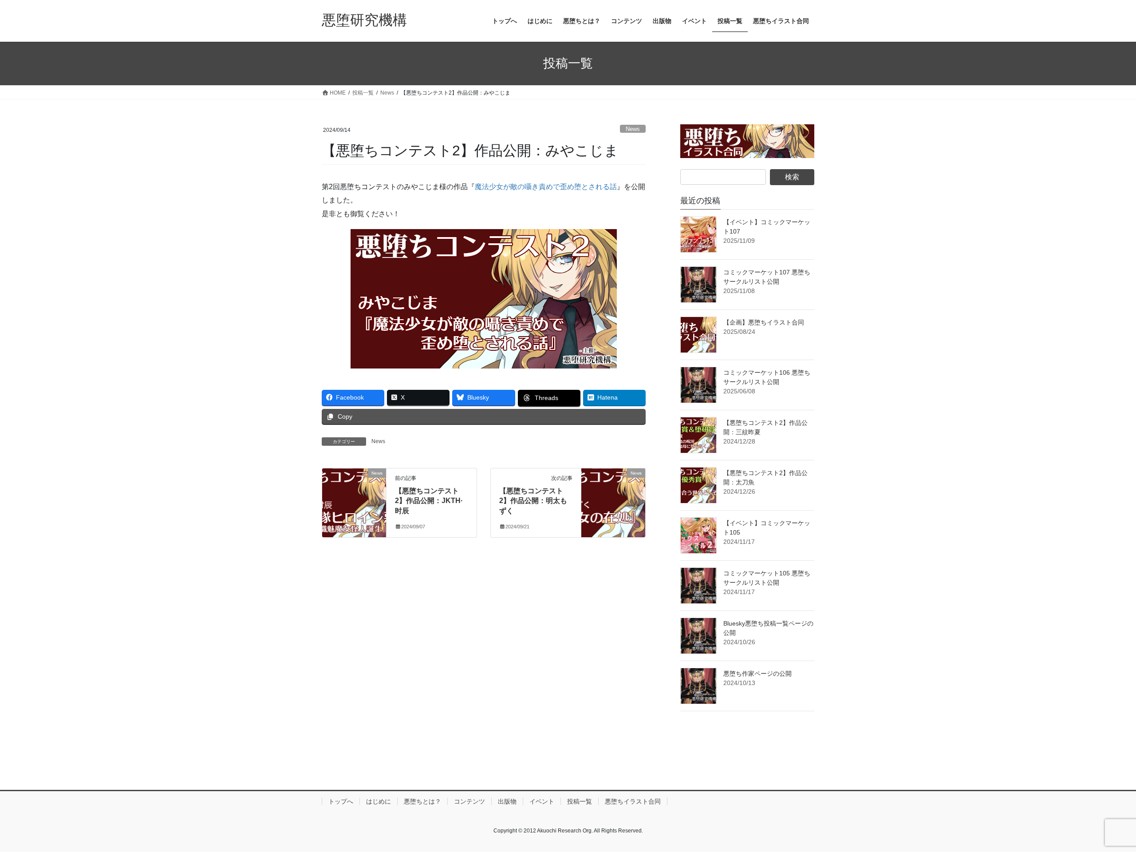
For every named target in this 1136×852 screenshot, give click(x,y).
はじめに (378, 801)
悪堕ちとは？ (422, 801)
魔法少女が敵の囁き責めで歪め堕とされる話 (546, 186)
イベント (541, 801)
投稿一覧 (579, 801)
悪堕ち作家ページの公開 (757, 673)
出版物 (507, 801)
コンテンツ (469, 801)
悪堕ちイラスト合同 (633, 801)
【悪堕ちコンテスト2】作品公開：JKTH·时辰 (429, 501)
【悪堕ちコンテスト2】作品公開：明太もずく (533, 501)
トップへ (340, 801)
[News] (354, 501)
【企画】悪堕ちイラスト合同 (763, 322)
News (633, 129)
